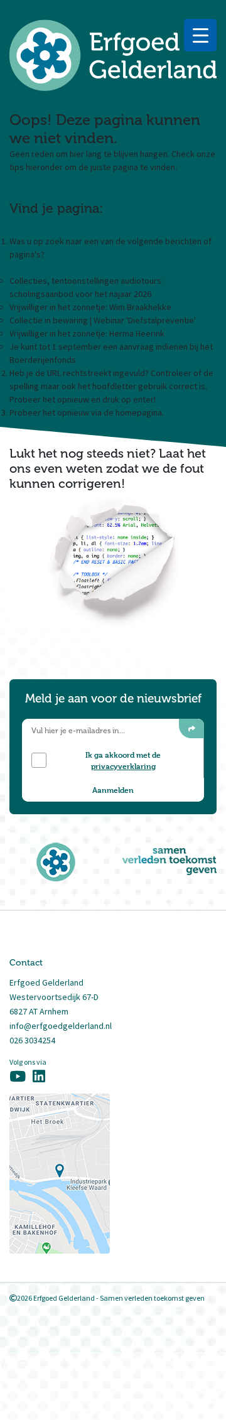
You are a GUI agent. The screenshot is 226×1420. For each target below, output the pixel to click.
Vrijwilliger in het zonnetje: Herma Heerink (86, 333)
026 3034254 (32, 1040)
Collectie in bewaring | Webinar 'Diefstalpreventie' (102, 320)
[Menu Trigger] (200, 35)
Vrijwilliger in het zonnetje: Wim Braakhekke (90, 307)
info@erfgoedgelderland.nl (60, 1025)
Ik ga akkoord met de (123, 760)
